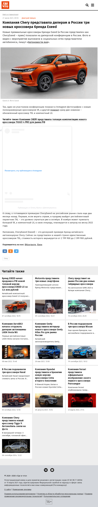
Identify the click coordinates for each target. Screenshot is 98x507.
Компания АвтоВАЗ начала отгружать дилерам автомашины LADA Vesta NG (14, 328)
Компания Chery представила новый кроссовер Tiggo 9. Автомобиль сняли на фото (14, 423)
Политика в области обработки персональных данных (60, 494)
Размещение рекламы (22, 489)
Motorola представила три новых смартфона (47, 280)
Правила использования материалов (19, 494)
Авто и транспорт (10, 14)
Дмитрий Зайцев (29, 18)
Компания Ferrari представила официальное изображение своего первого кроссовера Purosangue (79, 376)
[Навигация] (92, 5)
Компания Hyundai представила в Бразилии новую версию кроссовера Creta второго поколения (48, 375)
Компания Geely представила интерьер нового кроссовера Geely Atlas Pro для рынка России (49, 329)
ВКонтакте (30, 244)
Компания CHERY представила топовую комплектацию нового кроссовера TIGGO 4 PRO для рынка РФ (45, 121)
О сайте (7, 489)
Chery (6, 258)
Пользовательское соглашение (57, 496)
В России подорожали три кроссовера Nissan (80, 325)
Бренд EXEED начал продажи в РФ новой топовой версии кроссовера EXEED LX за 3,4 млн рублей (15, 284)
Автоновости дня (38, 42)
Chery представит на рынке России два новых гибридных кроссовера (81, 281)
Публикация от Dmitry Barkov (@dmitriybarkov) (37, 208)
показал (54, 110)
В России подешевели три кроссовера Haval (14, 371)
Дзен (39, 244)
